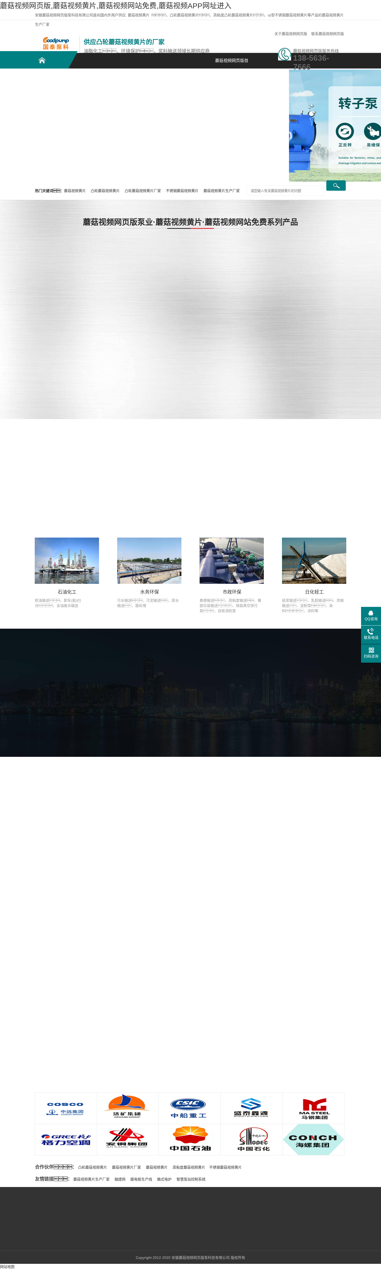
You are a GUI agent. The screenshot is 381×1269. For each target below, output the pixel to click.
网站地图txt (18, 1249)
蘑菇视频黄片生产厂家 (221, 191)
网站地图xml (45, 1249)
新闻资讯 (198, 78)
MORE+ (25, 973)
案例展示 (162, 78)
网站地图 (7, 1267)
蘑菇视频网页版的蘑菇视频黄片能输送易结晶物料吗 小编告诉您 (301, 1017)
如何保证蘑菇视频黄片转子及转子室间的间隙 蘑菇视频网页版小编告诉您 (308, 1055)
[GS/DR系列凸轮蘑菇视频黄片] (184, 267)
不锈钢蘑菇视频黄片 (89, 81)
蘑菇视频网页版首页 (231, 63)
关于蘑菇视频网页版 (290, 34)
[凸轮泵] (56, 38)
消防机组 (29, 337)
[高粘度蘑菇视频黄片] (336, 267)
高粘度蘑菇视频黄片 (189, 1167)
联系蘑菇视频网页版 (327, 34)
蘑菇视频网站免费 (37, 291)
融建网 (120, 1179)
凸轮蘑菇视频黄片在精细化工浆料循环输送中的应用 (92, 1025)
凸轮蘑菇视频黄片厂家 (143, 191)
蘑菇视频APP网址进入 (41, 307)
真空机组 (29, 322)
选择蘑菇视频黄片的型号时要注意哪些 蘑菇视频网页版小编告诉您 (303, 978)
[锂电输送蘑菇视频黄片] (260, 323)
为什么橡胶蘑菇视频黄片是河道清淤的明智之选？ (97, 1035)
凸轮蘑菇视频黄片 (53, 78)
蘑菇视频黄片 (139, 15)
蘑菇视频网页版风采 (161, 724)
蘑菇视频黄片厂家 (126, 1167)
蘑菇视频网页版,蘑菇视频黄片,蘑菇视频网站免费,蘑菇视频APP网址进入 (115, 6)
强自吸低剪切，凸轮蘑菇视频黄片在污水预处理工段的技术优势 (104, 1046)
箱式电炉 (164, 1179)
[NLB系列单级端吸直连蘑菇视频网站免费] (260, 380)
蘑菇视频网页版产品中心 (125, 81)
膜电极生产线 (141, 1179)
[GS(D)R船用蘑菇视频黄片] (260, 267)
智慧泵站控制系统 (191, 1179)
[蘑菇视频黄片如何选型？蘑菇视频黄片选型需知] (79, 978)
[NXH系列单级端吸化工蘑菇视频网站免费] (336, 323)
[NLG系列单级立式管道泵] (336, 380)
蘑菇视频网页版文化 (217, 724)
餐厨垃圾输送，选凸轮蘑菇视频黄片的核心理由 (97, 1014)
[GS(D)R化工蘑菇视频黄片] (184, 323)
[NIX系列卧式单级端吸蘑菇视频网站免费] (184, 380)
